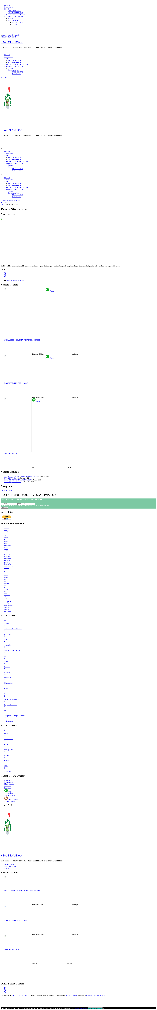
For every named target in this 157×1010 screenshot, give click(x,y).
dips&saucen (8, 739)
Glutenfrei (7, 672)
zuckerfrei (7, 771)
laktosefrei (7, 564)
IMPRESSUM (16, 24)
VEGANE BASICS (14, 11)
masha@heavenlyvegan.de (11, 35)
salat (5, 579)
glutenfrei (6, 547)
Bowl (6, 640)
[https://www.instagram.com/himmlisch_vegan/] (5, 988)
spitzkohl (6, 589)
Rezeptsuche (8, 7)
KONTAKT (5, 77)
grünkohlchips (7, 550)
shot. (5, 585)
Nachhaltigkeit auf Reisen (12, 482)
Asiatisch (7, 623)
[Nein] (103, 1008)
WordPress (89, 995)
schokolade (6, 583)
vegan (7, 601)
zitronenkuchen (7, 611)
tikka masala (7, 595)
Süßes (6, 710)
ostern (5, 569)
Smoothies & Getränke (11, 699)
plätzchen (6, 575)
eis (5, 539)
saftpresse (6, 577)
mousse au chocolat (8, 566)
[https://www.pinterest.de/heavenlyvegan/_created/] (5, 992)
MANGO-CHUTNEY (11, 453)
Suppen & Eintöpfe (10, 705)
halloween (7, 678)
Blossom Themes (71, 995)
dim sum (6, 537)
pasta (5, 573)
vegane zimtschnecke (8, 605)
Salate (6, 694)
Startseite (7, 5)
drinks (6, 744)
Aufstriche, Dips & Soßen (13, 629)
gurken (5, 552)
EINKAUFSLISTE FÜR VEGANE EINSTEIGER (21, 476)
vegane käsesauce (8, 603)
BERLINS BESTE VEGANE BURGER (17, 480)
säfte (5, 591)
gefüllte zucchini (7, 545)
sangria (5, 581)
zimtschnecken (7, 607)
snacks (6, 755)
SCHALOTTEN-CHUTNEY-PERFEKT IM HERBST (22, 340)
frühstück (7, 661)
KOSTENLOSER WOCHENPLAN (16, 15)
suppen (6, 760)
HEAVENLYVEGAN (12, 42)
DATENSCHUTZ (17, 22)
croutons (6, 533)
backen (6, 733)
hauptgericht (7, 554)
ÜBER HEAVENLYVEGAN (13, 16)
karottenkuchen (7, 558)
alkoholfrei (6, 528)
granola (6, 549)
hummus (7, 556)
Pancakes (6, 571)
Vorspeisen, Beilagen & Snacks (14, 716)
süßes (5, 593)
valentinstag (6, 596)
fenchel (5, 543)
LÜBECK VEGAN (10, 478)
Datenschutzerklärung (81, 1008)
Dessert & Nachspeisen (12, 650)
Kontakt (10, 18)
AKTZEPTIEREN (93, 1008)
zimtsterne (6, 609)
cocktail (6, 531)
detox (5, 535)
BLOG (6, 9)
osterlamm (6, 568)
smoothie (7, 587)
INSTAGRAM (7, 491)
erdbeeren (6, 541)
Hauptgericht (8, 683)
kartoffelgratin (7, 560)
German (7, 667)
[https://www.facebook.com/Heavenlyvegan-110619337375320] (5, 990)
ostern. (6, 688)
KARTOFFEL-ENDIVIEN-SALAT (16, 383)
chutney (6, 530)
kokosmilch (6, 562)
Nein (100, 1008)
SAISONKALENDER (15, 13)
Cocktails (7, 645)
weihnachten (8, 721)
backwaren (7, 634)
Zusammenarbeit (13, 20)
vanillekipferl (7, 598)
